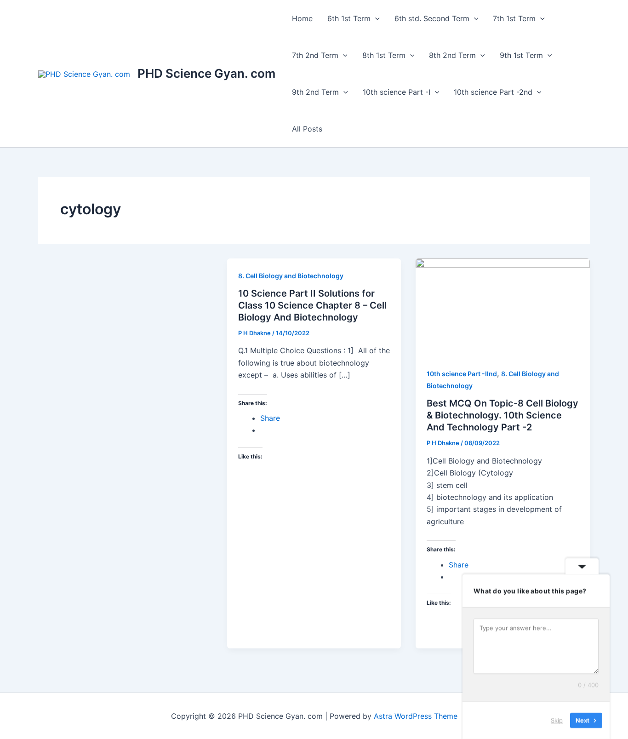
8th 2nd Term (452, 55)
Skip (557, 720)
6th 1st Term (349, 18)
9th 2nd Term (315, 92)
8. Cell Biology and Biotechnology (290, 276)
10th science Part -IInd (462, 374)
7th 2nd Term (315, 55)
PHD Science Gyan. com (206, 73)
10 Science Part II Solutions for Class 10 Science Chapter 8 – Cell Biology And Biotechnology (312, 305)
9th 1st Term (521, 55)
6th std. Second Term (431, 18)
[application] (375, 18)
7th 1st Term (514, 18)
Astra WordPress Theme (415, 716)
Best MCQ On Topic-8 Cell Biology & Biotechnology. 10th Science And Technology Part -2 (502, 415)
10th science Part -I (396, 92)
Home (302, 18)
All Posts (307, 128)
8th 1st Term (383, 55)
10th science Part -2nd (493, 92)
